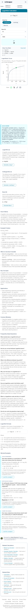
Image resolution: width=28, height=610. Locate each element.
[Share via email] (20, 87)
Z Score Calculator (8, 563)
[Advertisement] (14, 107)
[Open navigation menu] (2, 2)
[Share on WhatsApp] (11, 87)
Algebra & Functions (7, 6)
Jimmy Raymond (14, 537)
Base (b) (4, 29)
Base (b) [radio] (6, 25)
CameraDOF (7, 574)
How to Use (15, 601)
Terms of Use (15, 599)
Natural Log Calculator (9, 547)
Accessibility (8, 601)
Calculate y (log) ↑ (8, 164)
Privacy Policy (22, 599)
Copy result (23, 48)
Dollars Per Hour (8, 588)
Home (2, 6)
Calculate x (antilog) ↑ (9, 185)
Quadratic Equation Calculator (11, 551)
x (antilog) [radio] (15, 22)
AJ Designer (8, 2)
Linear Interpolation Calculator (11, 554)
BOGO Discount (7, 592)
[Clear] (25, 31)
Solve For (4, 20)
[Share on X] (14, 87)
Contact (21, 601)
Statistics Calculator (8, 558)
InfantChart (6, 585)
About (9, 599)
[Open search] (25, 2)
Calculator (4, 599)
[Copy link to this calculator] (17, 87)
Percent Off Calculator (9, 578)
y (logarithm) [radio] (7, 22)
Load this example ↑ (8, 477)
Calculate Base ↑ (8, 205)
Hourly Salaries (7, 581)
